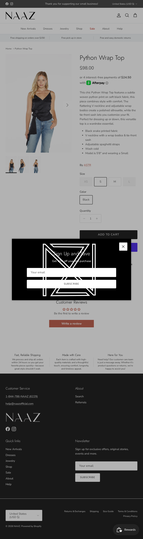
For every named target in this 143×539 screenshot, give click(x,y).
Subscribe (71, 284)
